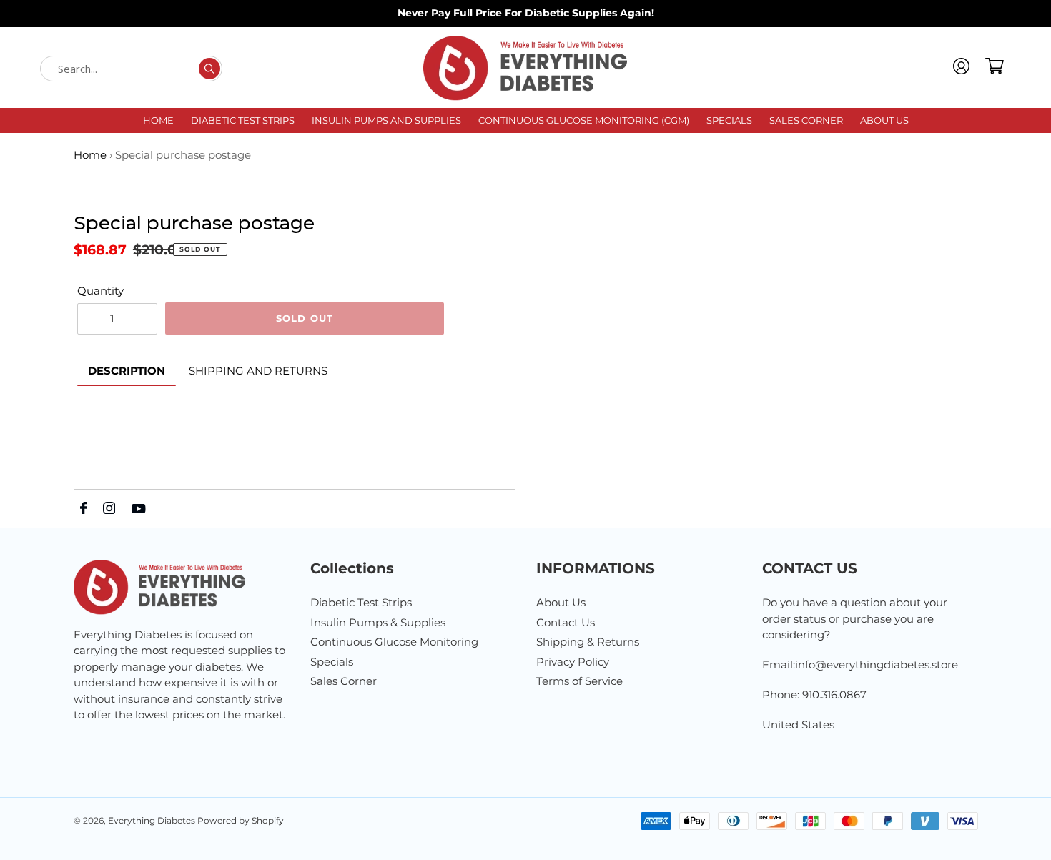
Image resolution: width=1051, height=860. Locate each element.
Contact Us (565, 622)
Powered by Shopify (240, 820)
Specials (331, 661)
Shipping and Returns (258, 370)
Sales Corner (343, 681)
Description (126, 370)
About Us (561, 602)
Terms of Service (579, 681)
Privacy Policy (572, 661)
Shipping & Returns (587, 641)
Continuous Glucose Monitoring (394, 641)
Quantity (100, 290)
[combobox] (131, 68)
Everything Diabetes (152, 820)
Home (90, 155)
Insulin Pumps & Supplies (377, 622)
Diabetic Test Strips (361, 602)
